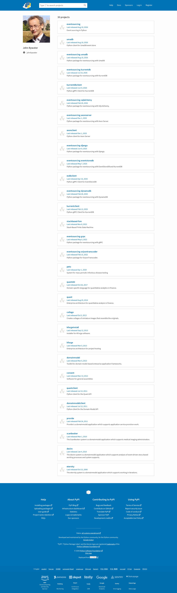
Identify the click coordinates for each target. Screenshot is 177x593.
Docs (119, 5)
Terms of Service (132, 505)
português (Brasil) (68, 569)
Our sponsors (73, 518)
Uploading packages (42, 508)
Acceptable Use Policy (132, 518)
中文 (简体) (104, 569)
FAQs (43, 518)
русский (122, 569)
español (44, 569)
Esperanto (137, 569)
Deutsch (95, 569)
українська (79, 569)
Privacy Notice (132, 515)
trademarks (111, 544)
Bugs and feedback (103, 505)
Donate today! (88, 540)
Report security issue (133, 508)
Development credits (102, 518)
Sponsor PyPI (103, 515)
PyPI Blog (72, 505)
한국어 (144, 569)
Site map (88, 553)
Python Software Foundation (87, 546)
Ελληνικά (88, 569)
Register (149, 5)
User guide (42, 511)
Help (111, 5)
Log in (139, 5)
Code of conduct (132, 511)
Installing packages (42, 505)
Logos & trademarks (73, 515)
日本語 (58, 569)
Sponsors (129, 5)
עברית (130, 569)
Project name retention (42, 515)
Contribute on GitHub (102, 508)
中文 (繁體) (114, 569)
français (51, 569)
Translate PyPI (102, 511)
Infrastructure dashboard (72, 508)
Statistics (73, 511)
